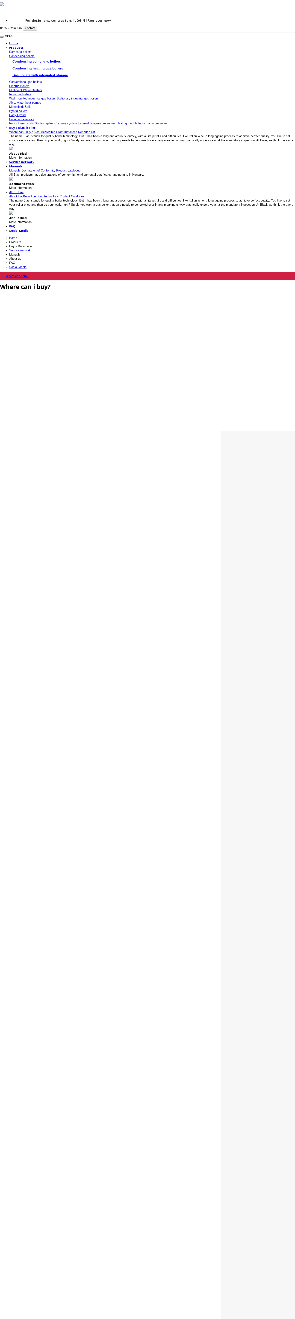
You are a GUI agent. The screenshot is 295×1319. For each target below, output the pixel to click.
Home (13, 43)
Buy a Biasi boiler (22, 128)
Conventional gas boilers (25, 82)
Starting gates (44, 123)
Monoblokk (16, 106)
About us (16, 192)
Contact (30, 28)
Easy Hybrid (17, 115)
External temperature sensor (97, 123)
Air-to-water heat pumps (25, 102)
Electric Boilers (19, 86)
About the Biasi (19, 196)
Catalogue (77, 196)
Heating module (127, 123)
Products (16, 47)
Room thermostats (21, 123)
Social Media (19, 231)
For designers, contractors (48, 20)
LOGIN (79, 20)
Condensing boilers (22, 56)
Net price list (86, 132)
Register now (99, 20)
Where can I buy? (21, 132)
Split (28, 106)
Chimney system (65, 123)
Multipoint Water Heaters (25, 90)
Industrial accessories (153, 123)
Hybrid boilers (18, 111)
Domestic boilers (20, 52)
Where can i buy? (17, 276)
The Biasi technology (45, 196)
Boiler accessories (21, 119)
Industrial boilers (20, 94)
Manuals (15, 254)
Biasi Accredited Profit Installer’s (55, 132)
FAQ (12, 226)
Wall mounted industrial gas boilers (32, 98)
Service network (21, 162)
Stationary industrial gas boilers (78, 98)
